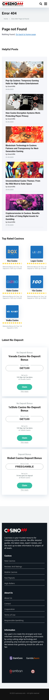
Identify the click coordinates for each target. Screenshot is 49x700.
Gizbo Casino (12, 290)
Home (6, 19)
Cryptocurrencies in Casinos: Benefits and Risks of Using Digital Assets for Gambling (23, 216)
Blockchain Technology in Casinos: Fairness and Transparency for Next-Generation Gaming (22, 148)
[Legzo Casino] (37, 258)
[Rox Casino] (12, 258)
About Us (8, 598)
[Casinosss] (13, 3)
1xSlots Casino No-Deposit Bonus (24, 409)
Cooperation (9, 609)
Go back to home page (26, 34)
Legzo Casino (37, 261)
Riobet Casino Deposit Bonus (24, 458)
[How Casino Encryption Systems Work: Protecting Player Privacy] (24, 102)
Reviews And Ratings (13, 566)
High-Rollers (9, 583)
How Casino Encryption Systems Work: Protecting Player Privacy (23, 114)
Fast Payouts (9, 578)
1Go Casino (37, 290)
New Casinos (9, 561)
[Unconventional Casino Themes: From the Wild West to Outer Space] (24, 170)
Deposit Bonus (24, 454)
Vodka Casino (12, 320)
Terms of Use (9, 615)
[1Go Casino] (37, 287)
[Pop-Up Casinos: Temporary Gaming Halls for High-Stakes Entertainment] (24, 69)
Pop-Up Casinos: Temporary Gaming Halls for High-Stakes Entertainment (22, 82)
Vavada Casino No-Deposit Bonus (24, 358)
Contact (7, 603)
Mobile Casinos (10, 572)
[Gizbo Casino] (12, 287)
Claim (24, 387)
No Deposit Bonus (25, 352)
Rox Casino (12, 261)
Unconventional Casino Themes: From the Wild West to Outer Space (23, 182)
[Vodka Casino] (12, 317)
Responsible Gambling (13, 620)
